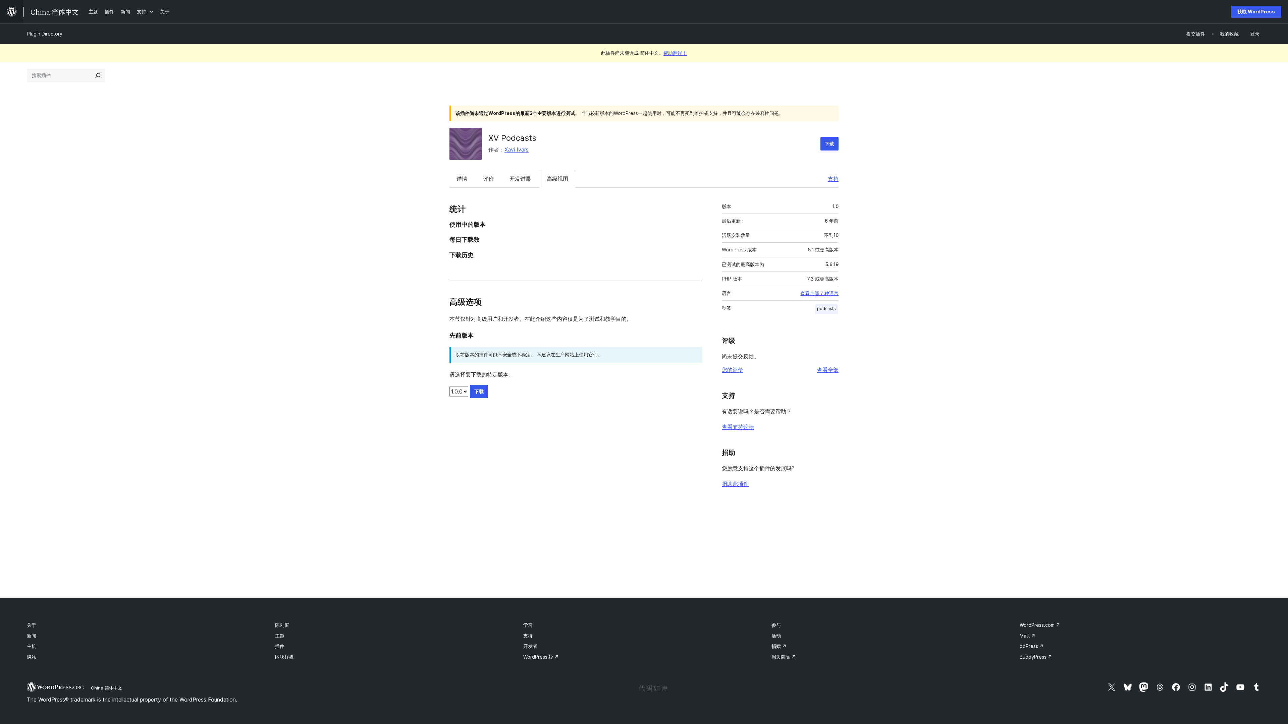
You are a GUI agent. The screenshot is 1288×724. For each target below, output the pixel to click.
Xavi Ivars (516, 149)
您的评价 (732, 369)
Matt (1027, 636)
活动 (776, 636)
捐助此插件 (735, 483)
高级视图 (557, 178)
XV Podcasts (512, 138)
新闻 (31, 636)
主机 (31, 646)
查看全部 (828, 369)
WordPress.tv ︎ (541, 657)
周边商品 (783, 657)
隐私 (31, 657)
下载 (829, 143)
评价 (488, 178)
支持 (833, 178)
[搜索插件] (98, 75)
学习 (528, 625)
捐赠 (779, 646)
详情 (462, 178)
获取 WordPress (1256, 11)
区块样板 (284, 657)
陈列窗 (282, 625)
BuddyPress (1036, 657)
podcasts (826, 308)
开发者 (530, 646)
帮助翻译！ (675, 53)
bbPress (1032, 646)
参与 (776, 625)
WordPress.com (1040, 625)
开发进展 (520, 178)
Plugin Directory (44, 34)
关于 (31, 625)
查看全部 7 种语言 (819, 293)
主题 (279, 636)
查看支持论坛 (738, 426)
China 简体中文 (106, 687)
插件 (279, 646)
